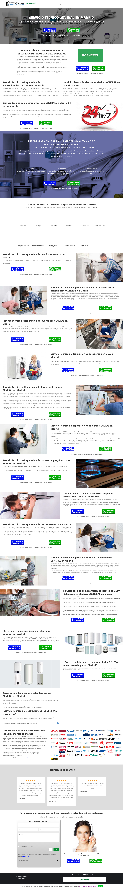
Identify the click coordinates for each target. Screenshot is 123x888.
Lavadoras (56, 4)
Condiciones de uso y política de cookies (88, 886)
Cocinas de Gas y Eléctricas (84, 246)
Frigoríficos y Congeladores (38, 226)
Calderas (52, 5)
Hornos (93, 4)
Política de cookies (21, 878)
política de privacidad (26, 856)
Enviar (56, 849)
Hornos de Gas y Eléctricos (53, 246)
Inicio (51, 4)
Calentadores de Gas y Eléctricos (23, 246)
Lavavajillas (67, 4)
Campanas (99, 4)
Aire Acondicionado (112, 4)
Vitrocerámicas (81, 4)
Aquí (28, 757)
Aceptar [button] (100, 886)
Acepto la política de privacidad (26, 846)
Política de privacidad (22, 876)
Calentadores (88, 4)
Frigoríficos (61, 4)
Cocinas (104, 4)
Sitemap (19, 879)
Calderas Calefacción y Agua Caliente (38, 246)
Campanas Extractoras (69, 245)
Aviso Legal (20, 874)
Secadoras (74, 4)
